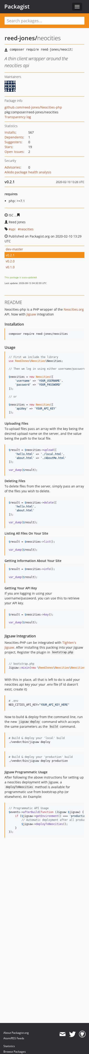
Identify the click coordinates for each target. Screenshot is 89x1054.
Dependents (14, 137)
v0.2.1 (10, 255)
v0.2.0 (10, 261)
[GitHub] (82, 1034)
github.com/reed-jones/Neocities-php (33, 107)
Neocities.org (74, 309)
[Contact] (62, 1034)
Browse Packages (14, 1052)
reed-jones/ (21, 38)
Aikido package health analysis (28, 172)
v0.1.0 (10, 267)
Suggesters (13, 142)
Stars (8, 147)
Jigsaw (31, 314)
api (13, 229)
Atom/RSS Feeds (13, 1038)
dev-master (14, 249)
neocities (27, 229)
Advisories (12, 167)
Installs (10, 132)
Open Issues (14, 151)
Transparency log (18, 117)
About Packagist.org (16, 1033)
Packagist (17, 6)
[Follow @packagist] (72, 1034)
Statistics (9, 1046)
